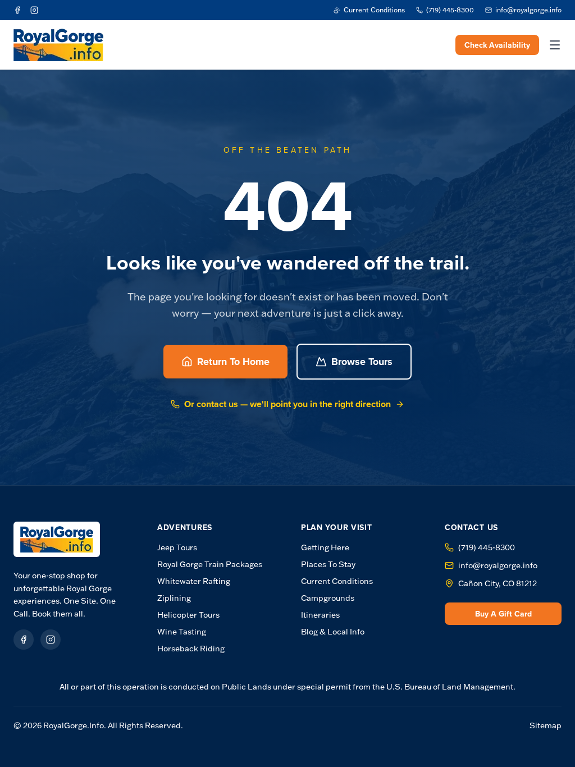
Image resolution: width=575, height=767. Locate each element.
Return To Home (233, 361)
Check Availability (497, 45)
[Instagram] (34, 10)
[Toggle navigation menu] (555, 45)
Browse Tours (362, 361)
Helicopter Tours (188, 615)
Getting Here (325, 547)
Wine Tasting (181, 632)
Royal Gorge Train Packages (209, 564)
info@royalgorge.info (497, 565)
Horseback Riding (191, 648)
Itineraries (320, 615)
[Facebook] (17, 10)
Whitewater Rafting (193, 581)
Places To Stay (328, 564)
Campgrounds (327, 598)
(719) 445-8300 (486, 547)
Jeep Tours (177, 547)
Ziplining (174, 598)
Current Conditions (337, 581)
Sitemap (546, 725)
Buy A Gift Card (503, 613)
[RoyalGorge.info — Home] (56, 539)
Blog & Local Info (332, 632)
